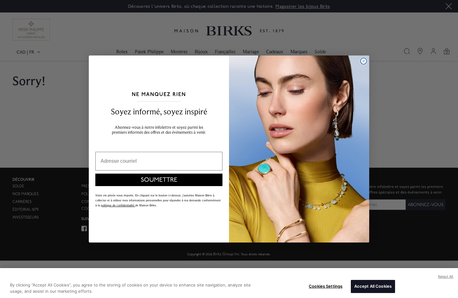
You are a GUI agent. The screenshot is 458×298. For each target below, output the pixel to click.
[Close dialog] (363, 61)
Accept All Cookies (373, 286)
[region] (229, 283)
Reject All (445, 276)
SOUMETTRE (159, 180)
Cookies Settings (325, 286)
